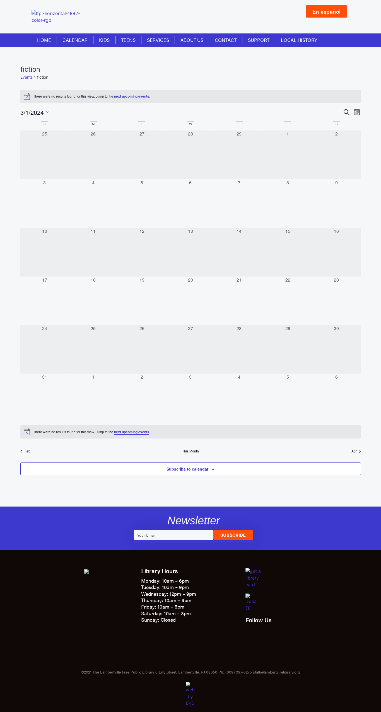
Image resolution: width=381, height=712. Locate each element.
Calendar (75, 40)
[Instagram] (266, 633)
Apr (354, 451)
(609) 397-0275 (238, 672)
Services (158, 40)
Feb (27, 451)
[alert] (190, 96)
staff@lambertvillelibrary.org (276, 672)
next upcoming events (131, 96)
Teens (128, 40)
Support (258, 40)
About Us (191, 40)
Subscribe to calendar (187, 469)
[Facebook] (250, 633)
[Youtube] (250, 645)
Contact (226, 40)
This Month (190, 451)
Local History (299, 40)
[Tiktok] (266, 645)
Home (44, 40)
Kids (104, 40)
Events (26, 77)
